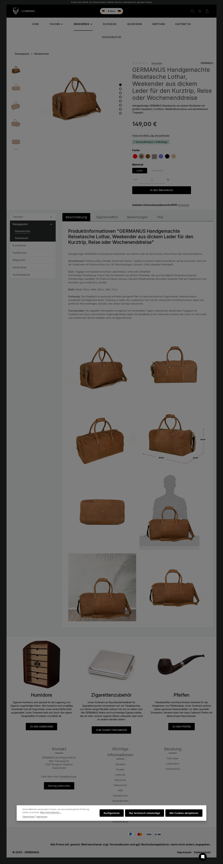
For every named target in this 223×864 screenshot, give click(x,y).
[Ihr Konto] (200, 11)
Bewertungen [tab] (137, 217)
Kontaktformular (68, 776)
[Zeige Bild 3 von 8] (120, 93)
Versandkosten (120, 800)
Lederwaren (172, 763)
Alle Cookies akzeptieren (183, 813)
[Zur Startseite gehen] (24, 11)
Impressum (120, 780)
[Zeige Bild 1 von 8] (120, 85)
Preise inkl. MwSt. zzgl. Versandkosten (150, 135)
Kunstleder (159, 171)
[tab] (76, 217)
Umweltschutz (120, 795)
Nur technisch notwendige (144, 813)
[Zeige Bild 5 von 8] (120, 101)
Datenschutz (120, 785)
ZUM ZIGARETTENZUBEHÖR (111, 730)
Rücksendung (120, 821)
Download (183, 204)
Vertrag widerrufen (59, 785)
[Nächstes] (16, 149)
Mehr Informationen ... (50, 812)
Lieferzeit (120, 774)
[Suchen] (192, 11)
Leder (139, 170)
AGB (120, 790)
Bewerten (157, 63)
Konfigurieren (112, 813)
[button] (51, 216)
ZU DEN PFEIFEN (181, 726)
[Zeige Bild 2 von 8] (120, 89)
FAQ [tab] (160, 217)
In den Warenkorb (161, 189)
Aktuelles (120, 764)
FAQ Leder (172, 758)
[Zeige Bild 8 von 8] (120, 113)
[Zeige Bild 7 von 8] (120, 109)
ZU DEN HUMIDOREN (41, 726)
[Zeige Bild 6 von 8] (120, 105)
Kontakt (120, 769)
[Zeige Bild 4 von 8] (120, 97)
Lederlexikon (173, 768)
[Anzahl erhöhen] (168, 180)
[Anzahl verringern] (135, 180)
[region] (68, 106)
